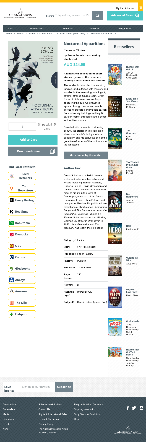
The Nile (21, 303)
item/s (125, 8)
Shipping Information (84, 409)
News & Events (36, 28)
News (6, 429)
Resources (67, 28)
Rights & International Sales (52, 414)
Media (6, 414)
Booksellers (9, 409)
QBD (18, 246)
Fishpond (21, 314)
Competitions (9, 404)
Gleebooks (22, 269)
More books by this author (86, 155)
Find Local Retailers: (22, 167)
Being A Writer (125, 28)
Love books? (9, 388)
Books (10, 28)
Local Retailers (25, 176)
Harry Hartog (24, 200)
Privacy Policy (45, 424)
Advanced (123, 15)
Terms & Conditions (48, 419)
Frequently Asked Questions (88, 404)
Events (6, 424)
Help (76, 419)
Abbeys (20, 280)
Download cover (28, 151)
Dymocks (21, 234)
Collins (20, 257)
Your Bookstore (25, 188)
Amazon (21, 291)
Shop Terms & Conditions (87, 414)
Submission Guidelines (50, 404)
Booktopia (22, 223)
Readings (21, 212)
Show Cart (140, 6)
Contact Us (94, 28)
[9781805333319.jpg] (33, 79)
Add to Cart (28, 139)
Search (49, 15)
